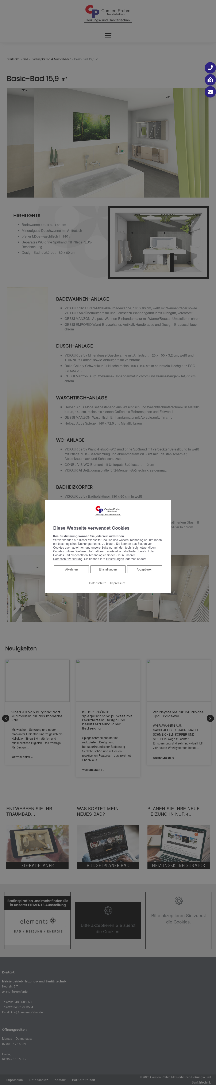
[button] (210, 67)
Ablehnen (71, 569)
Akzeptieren (145, 569)
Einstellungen (108, 569)
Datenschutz (97, 583)
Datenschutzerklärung (67, 559)
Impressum (117, 583)
